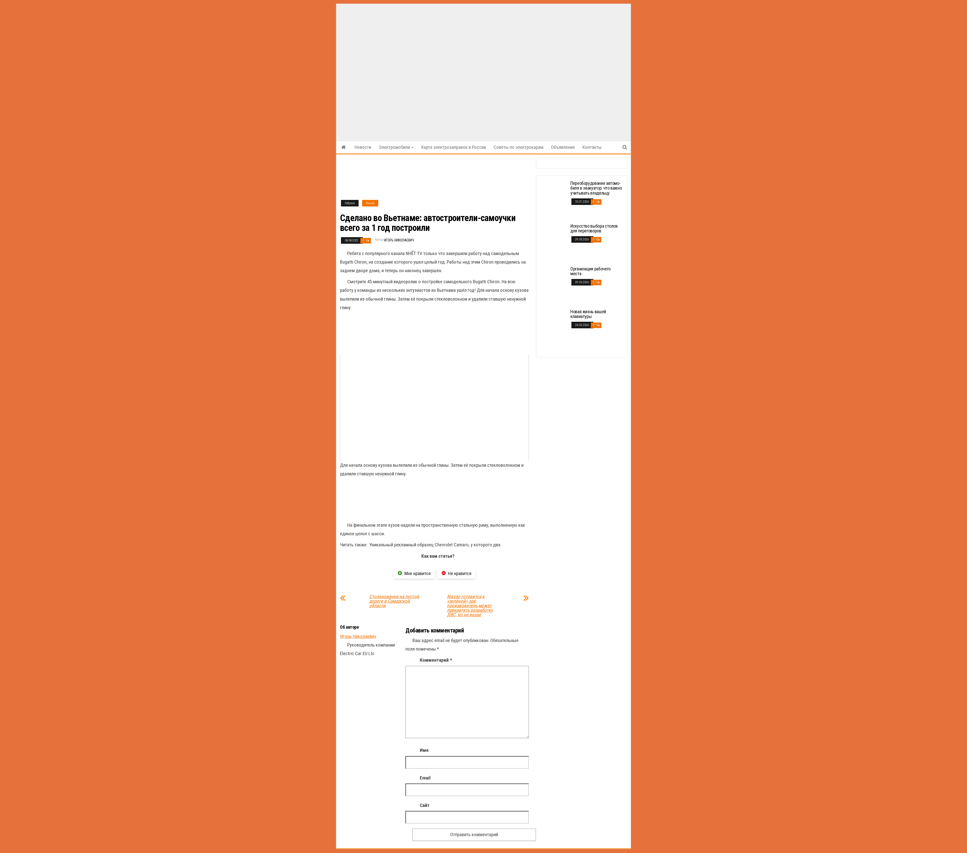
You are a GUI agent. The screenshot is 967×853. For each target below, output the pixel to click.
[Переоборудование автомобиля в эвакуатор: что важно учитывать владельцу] (554, 199)
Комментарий (436, 660)
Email (425, 778)
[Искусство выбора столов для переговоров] (554, 242)
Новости (363, 147)
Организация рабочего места (590, 271)
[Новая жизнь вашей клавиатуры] (554, 328)
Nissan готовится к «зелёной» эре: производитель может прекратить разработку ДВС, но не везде (470, 605)
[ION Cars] (343, 147)
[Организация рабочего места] (554, 285)
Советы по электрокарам (518, 147)
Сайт (425, 805)
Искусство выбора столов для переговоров (594, 228)
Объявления (563, 147)
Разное (370, 203)
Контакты (592, 147)
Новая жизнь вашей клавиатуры (588, 314)
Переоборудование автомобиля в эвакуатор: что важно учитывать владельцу (596, 188)
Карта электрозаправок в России (453, 147)
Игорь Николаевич (399, 240)
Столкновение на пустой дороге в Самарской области (394, 601)
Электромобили (395, 147)
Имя (424, 750)
